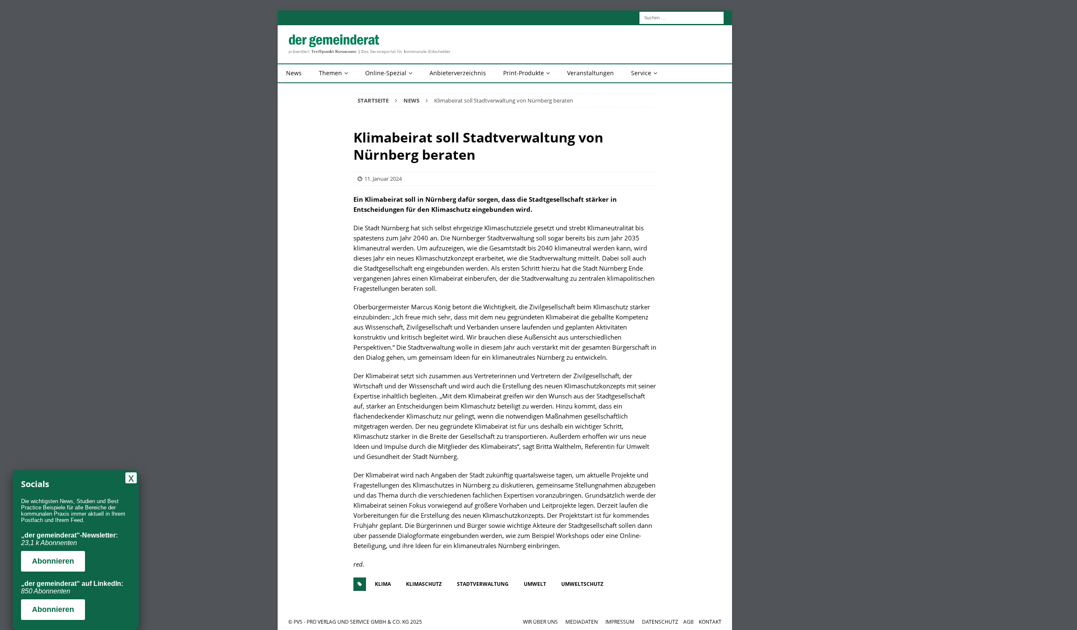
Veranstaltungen (590, 73)
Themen (330, 73)
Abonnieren (53, 561)
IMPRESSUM (619, 621)
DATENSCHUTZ (660, 621)
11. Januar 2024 (383, 178)
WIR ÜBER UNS (540, 621)
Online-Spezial (385, 73)
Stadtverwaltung (483, 584)
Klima (383, 584)
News (294, 73)
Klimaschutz (424, 584)
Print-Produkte (523, 73)
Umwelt (535, 584)
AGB (688, 621)
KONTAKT (710, 621)
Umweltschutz (582, 584)
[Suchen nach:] (681, 17)
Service (641, 73)
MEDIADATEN (581, 621)
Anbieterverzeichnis (458, 73)
